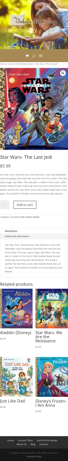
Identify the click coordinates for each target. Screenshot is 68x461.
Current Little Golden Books (21, 63)
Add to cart (25, 205)
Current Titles (25, 440)
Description (11, 230)
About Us (22, 444)
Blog (33, 444)
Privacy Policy (34, 456)
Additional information (17, 236)
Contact (44, 444)
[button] (63, 73)
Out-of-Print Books (47, 440)
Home (3, 63)
